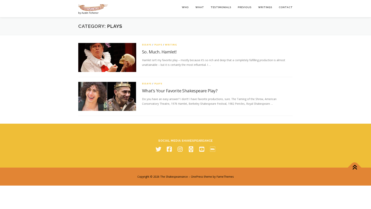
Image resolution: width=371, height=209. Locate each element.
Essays (146, 44)
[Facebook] (169, 149)
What (199, 7)
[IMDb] (212, 149)
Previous (245, 7)
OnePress (197, 176)
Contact (286, 7)
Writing (171, 44)
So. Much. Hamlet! (159, 52)
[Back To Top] (355, 167)
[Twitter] (158, 149)
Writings (265, 7)
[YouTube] (202, 149)
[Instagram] (180, 149)
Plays (158, 44)
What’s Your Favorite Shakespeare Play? (179, 90)
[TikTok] (191, 149)
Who (185, 7)
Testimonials (221, 7)
